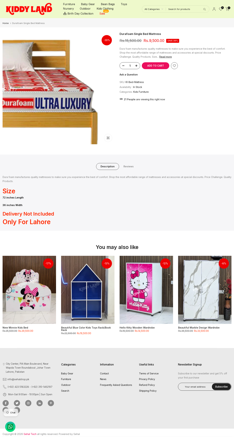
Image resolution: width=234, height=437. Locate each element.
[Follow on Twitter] (17, 403)
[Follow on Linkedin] (39, 403)
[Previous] (8, 289)
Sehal (76, 434)
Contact (104, 373)
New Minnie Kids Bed (15, 327)
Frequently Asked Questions (116, 384)
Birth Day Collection (80, 13)
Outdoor (85, 8)
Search (65, 390)
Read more (165, 56)
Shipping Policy (148, 390)
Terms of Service (149, 373)
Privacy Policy (147, 379)
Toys (124, 4)
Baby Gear (88, 4)
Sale (103, 13)
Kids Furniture (141, 92)
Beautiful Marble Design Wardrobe (199, 327)
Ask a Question (129, 74)
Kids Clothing (105, 8)
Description (108, 166)
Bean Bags (108, 4)
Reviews (129, 166)
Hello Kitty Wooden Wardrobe (137, 327)
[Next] (225, 289)
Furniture (69, 4)
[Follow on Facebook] (6, 403)
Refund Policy (147, 384)
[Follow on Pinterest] (51, 403)
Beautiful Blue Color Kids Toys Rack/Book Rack (86, 328)
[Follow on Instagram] (28, 403)
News (103, 379)
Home (6, 23)
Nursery (68, 8)
